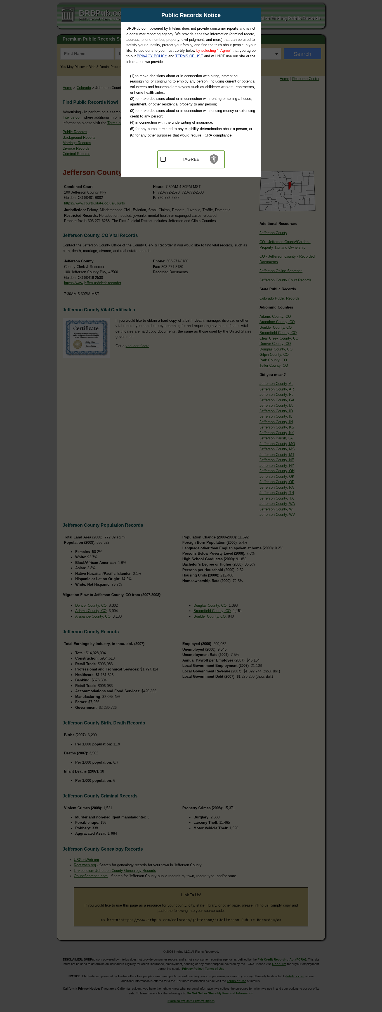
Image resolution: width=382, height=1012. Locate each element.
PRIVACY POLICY (152, 56)
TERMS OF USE (189, 56)
